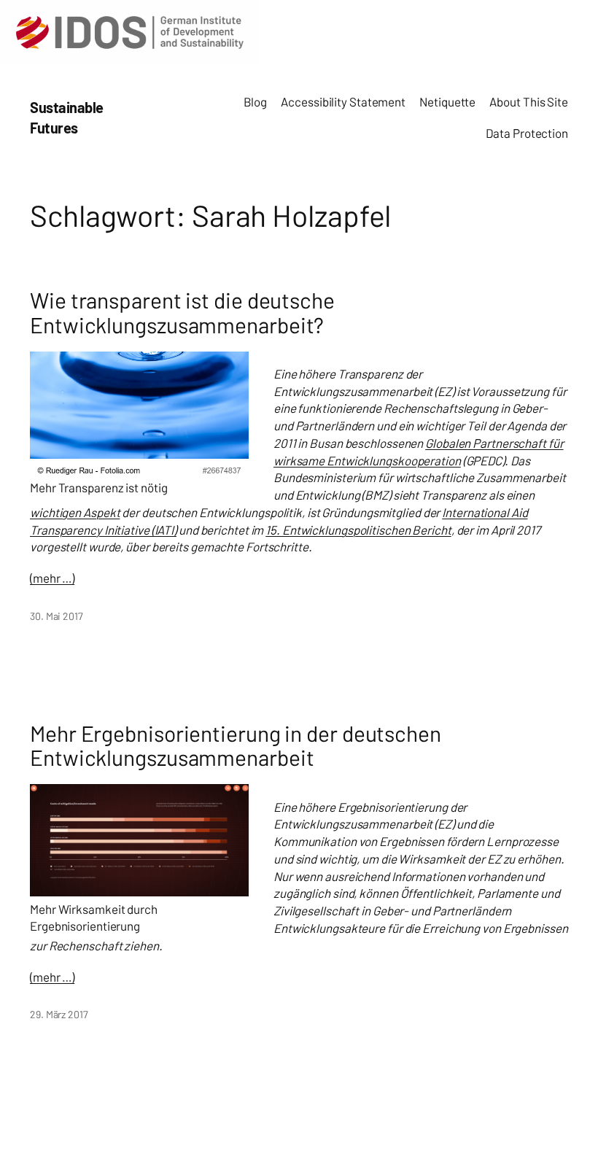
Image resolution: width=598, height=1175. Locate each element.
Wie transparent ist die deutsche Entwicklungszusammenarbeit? (182, 312)
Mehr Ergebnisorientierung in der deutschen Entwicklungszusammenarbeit (235, 745)
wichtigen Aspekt (75, 512)
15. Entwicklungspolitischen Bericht (358, 529)
